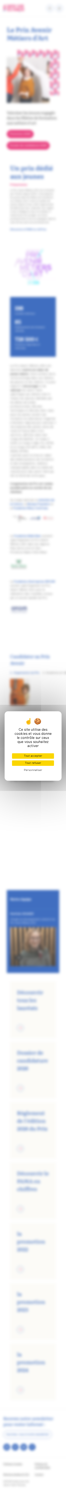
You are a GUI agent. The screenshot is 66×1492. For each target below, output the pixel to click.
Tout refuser (33, 763)
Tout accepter (33, 756)
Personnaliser (33, 770)
